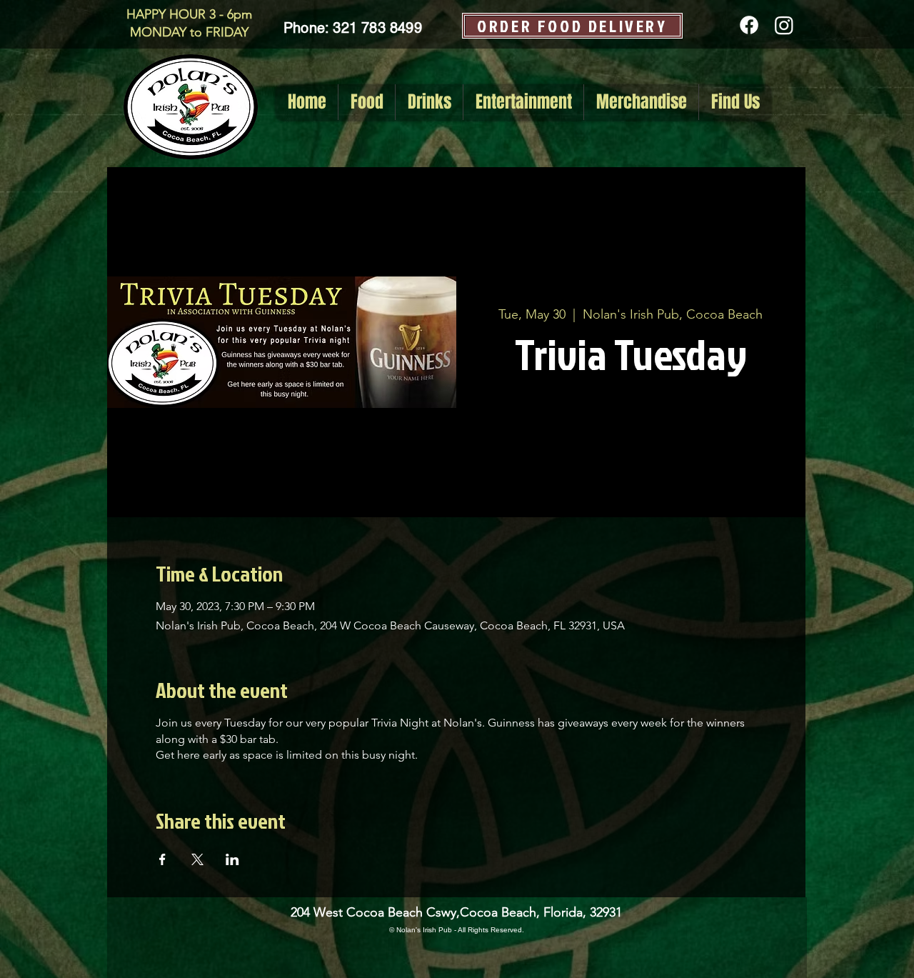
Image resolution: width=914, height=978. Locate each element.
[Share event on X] (197, 859)
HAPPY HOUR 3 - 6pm (189, 14)
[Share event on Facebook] (162, 859)
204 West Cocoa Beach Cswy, (375, 912)
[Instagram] (784, 25)
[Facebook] (749, 25)
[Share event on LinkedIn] (232, 859)
